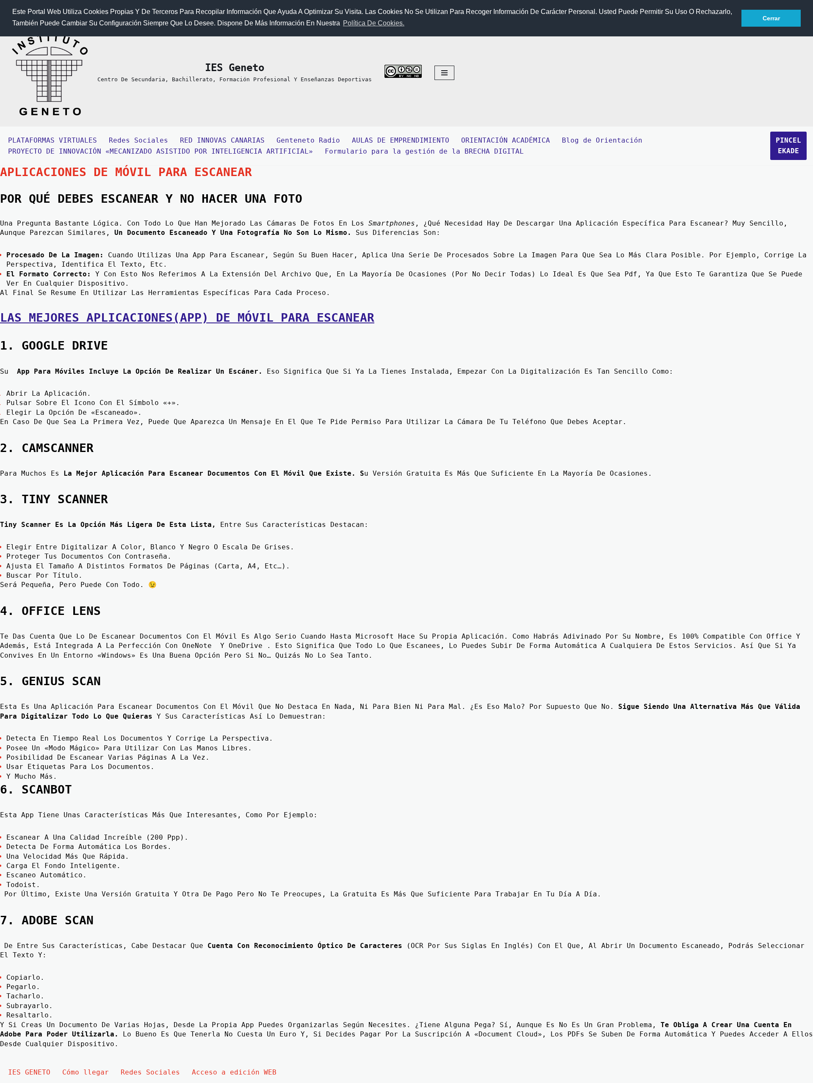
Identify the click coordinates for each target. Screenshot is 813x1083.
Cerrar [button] (771, 18)
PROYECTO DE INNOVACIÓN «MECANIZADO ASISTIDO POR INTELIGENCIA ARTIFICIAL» (160, 151)
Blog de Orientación (602, 140)
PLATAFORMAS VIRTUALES (52, 140)
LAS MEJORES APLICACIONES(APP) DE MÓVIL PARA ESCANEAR (187, 318)
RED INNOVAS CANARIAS (222, 140)
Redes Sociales (138, 140)
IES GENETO (29, 1072)
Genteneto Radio (308, 140)
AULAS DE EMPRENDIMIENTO (400, 140)
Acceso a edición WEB (234, 1072)
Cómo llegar (85, 1072)
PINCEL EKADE (788, 145)
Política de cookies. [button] (373, 23)
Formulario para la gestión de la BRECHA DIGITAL (424, 151)
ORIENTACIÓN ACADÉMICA (505, 140)
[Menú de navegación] (444, 73)
